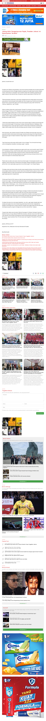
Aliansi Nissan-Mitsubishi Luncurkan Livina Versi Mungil (20, 624)
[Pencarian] (43, 3)
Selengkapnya (23, 481)
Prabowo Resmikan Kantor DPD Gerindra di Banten (20, 476)
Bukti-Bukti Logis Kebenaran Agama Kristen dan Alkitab (16, 559)
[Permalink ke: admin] (3, 35)
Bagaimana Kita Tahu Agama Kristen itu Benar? (14, 555)
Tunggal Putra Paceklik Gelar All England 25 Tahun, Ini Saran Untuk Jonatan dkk (18, 515)
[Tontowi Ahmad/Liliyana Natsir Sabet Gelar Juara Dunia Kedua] (34, 523)
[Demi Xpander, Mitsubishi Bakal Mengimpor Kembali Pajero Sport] (6, 614)
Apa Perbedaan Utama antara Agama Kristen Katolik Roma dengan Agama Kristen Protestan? (24, 551)
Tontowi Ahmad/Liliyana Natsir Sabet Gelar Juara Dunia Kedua (34, 530)
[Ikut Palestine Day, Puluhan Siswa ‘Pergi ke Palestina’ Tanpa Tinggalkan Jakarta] (8, 282)
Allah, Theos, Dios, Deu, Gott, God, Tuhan (13, 548)
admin (6, 35)
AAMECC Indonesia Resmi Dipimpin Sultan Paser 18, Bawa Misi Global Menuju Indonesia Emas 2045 (25, 0)
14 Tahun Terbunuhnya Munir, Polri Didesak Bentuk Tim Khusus (14, 597)
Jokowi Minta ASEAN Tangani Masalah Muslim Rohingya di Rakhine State (24, 470)
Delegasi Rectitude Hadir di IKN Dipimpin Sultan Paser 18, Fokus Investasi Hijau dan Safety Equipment (21, 467)
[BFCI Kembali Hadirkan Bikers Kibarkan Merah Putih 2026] (23, 282)
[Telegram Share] (41, 273)
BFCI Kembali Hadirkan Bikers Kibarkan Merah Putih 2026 (13, 237)
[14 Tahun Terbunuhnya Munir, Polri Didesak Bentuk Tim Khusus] (23, 583)
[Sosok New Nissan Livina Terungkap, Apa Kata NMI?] (6, 620)
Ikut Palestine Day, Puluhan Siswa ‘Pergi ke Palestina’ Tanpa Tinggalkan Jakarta (18, 236)
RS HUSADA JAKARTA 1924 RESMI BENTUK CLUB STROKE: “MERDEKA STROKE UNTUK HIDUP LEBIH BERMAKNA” (21, 246)
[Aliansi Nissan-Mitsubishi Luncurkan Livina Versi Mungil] (6, 625)
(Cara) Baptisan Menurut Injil (10, 562)
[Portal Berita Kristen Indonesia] (9, 3)
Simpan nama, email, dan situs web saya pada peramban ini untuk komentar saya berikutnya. (21, 410)
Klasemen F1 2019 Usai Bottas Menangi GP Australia (10, 532)
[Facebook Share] (33, 273)
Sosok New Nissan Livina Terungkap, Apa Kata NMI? (20, 618)
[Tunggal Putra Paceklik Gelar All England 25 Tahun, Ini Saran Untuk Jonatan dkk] (23, 502)
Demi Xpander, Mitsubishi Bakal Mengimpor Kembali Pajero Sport (23, 613)
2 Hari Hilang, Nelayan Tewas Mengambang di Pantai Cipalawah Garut (16, 600)
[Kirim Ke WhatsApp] (43, 273)
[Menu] (3, 3)
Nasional (3, 29)
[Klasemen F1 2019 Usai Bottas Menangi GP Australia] (12, 524)
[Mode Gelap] (41, 3)
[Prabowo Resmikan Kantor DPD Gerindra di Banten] (6, 477)
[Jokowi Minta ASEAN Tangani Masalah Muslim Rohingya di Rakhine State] (6, 471)
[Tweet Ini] (36, 273)
